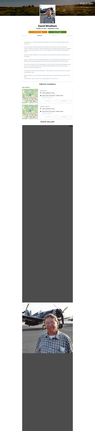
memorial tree (38, 78)
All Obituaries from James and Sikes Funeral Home (87, 7)
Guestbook (70, 35)
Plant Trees (63, 100)
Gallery (54, 35)
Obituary (24, 35)
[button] (30, 95)
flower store (55, 78)
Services (39, 35)
